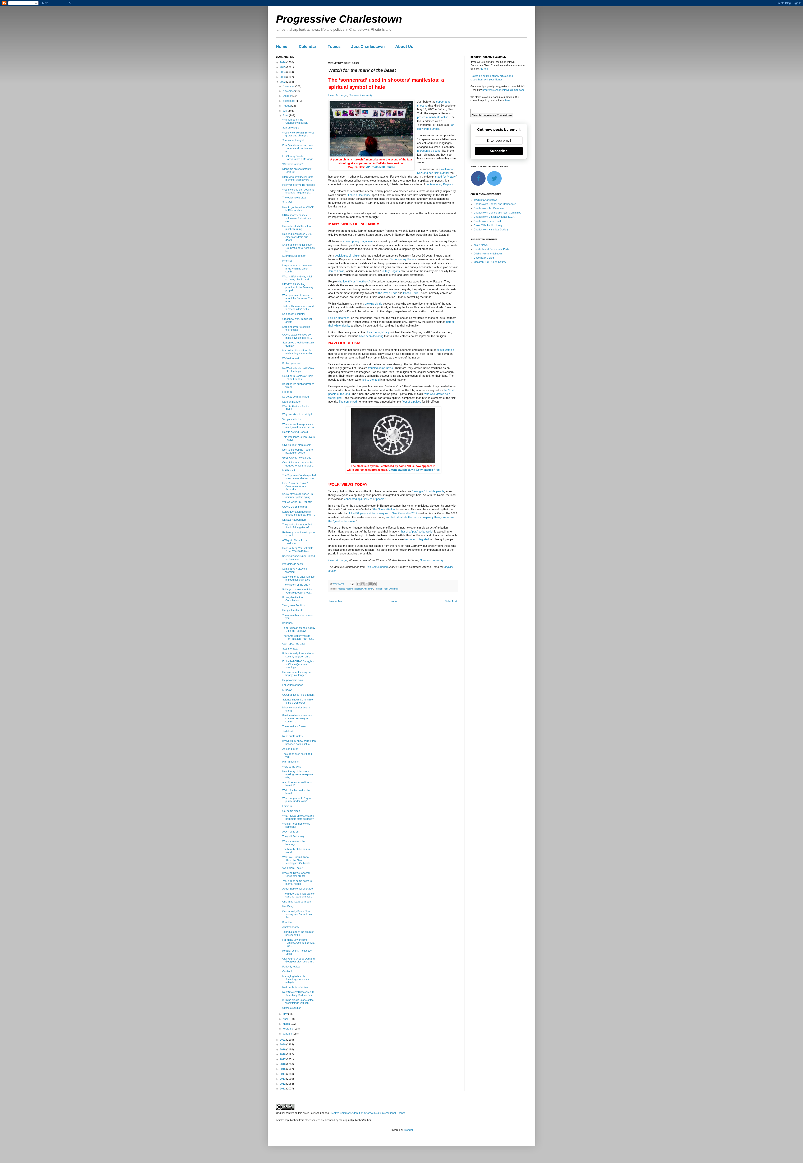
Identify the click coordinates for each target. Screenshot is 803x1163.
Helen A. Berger (337, 95)
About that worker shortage (297, 888)
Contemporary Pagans (403, 259)
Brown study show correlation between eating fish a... (299, 742)
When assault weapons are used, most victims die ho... (299, 426)
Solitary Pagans (390, 271)
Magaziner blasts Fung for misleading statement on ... (299, 352)
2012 (283, 1083)
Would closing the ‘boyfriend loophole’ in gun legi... (298, 191)
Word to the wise (291, 766)
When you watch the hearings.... (293, 843)
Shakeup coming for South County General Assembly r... (298, 247)
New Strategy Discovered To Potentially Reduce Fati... (298, 993)
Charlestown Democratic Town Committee (497, 212)
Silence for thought (293, 140)
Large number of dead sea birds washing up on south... (297, 268)
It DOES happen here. (294, 519)
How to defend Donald (295, 432)
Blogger (408, 1130)
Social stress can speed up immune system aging (297, 495)
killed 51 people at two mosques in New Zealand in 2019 (383, 513)
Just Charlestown (368, 46)
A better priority (290, 927)
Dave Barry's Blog (484, 257)
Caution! (287, 971)
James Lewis (336, 271)
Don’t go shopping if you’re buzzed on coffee (297, 451)
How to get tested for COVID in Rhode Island (298, 209)
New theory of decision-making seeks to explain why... (297, 774)
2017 (283, 1059)
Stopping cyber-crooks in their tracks (296, 328)
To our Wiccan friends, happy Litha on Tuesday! (298, 629)
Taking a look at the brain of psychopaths (297, 933)
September (289, 100)
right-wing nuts (391, 588)
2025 (283, 67)
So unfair (287, 202)
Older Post (451, 601)
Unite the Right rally (378, 332)
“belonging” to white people (428, 491)
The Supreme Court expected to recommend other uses (299, 477)
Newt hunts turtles (292, 736)
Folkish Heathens (338, 317)
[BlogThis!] (363, 584)
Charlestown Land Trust (487, 221)
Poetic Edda (410, 293)
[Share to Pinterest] (374, 584)
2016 (283, 1064)
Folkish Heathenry (359, 195)
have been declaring (371, 336)
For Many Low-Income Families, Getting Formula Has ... (298, 942)
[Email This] (359, 584)
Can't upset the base (294, 643)
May (285, 1014)
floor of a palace (411, 401)
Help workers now (292, 680)
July (285, 110)
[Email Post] (351, 583)
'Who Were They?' (292, 868)
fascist (341, 588)
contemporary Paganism (440, 184)
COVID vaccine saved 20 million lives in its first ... (297, 336)
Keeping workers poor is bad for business (298, 558)
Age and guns (290, 748)
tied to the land (371, 379)
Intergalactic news (292, 564)
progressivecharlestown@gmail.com (503, 90)
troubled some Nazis (380, 368)
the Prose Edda (387, 293)
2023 (283, 77)
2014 (283, 1074)
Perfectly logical (291, 966)
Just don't (287, 731)
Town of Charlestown (485, 199)
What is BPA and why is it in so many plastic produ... (297, 278)
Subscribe (499, 151)
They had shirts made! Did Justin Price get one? (297, 526)
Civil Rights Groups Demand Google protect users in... (298, 960)
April (286, 1019)
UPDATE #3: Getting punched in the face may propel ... (297, 287)
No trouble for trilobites (295, 987)
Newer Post (336, 601)
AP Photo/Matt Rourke (380, 167)
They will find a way (293, 836)
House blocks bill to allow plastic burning (296, 228)
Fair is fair (287, 806)
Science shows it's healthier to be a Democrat (298, 701)
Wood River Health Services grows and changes (298, 134)
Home (281, 46)
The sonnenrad (348, 401)
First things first (290, 761)
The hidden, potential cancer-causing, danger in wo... (299, 895)
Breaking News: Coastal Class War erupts (296, 874)
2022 (283, 81)
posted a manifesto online (432, 117)
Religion (378, 588)
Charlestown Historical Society (491, 229)
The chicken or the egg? (296, 584)
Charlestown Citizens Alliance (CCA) (494, 216)
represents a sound (428, 150)
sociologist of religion (347, 255)
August (287, 105)
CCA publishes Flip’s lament (298, 694)
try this (484, 68)
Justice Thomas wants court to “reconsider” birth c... (298, 308)
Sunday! (287, 690)
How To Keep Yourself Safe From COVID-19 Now (297, 550)
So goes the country (293, 314)
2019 (283, 1049)
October (287, 95)
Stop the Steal (290, 648)
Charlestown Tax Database (489, 208)
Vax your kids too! (292, 419)
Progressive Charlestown (339, 19)
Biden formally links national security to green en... (298, 655)
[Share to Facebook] (370, 584)
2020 (283, 1044)
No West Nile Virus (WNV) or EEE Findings (298, 370)
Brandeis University (360, 95)
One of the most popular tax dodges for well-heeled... (297, 464)
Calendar (307, 46)
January (288, 1033)
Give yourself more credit (296, 445)
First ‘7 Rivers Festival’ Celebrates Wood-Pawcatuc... (295, 486)
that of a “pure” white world (416, 531)
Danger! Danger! (291, 401)
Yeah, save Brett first (293, 605)
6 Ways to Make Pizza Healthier (294, 542)
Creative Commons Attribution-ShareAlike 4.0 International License (367, 1113)
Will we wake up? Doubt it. (297, 502)
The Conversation (377, 566)
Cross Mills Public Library (488, 225)
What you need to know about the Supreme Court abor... (298, 298)
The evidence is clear (294, 197)
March (286, 1023)
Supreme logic (290, 127)
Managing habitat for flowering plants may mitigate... (295, 979)
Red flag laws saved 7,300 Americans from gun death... (297, 237)
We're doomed (290, 358)
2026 (283, 62)
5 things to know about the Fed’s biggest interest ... (297, 591)
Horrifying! (288, 906)
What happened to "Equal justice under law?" (296, 800)
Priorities (287, 260)
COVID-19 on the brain (295, 506)
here (507, 100)
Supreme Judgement (294, 255)
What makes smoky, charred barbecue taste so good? (298, 817)
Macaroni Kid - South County (490, 262)
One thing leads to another (297, 901)
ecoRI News (480, 245)
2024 (283, 72)
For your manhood (292, 685)
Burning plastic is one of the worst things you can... (298, 1001)
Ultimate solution (291, 1008)
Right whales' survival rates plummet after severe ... (297, 178)
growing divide (373, 303)
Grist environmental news (488, 253)
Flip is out (287, 391)
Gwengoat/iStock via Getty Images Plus (414, 469)
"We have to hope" (292, 164)
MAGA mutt (288, 470)
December (289, 86)
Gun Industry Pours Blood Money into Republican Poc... (297, 914)
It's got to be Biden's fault (296, 396)
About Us (404, 46)
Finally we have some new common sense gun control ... (297, 718)
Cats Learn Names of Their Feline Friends (297, 377)
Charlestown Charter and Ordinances (495, 204)
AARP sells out (290, 831)
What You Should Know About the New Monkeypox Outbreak (296, 860)
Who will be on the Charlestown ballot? (295, 121)
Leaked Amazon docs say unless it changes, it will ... (298, 513)
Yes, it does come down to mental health (297, 882)
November (289, 91)
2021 (283, 1039)
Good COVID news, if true (296, 457)
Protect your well (291, 363)
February (288, 1028)
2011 (283, 1088)
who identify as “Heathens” (354, 281)
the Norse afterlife (384, 509)
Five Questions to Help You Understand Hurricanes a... (297, 148)
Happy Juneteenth (292, 610)
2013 (283, 1078)
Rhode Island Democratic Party (491, 249)
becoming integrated (416, 539)
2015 (283, 1069)
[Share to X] (366, 584)
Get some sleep (291, 811)
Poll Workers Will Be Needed (298, 184)
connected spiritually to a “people (364, 499)
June (286, 115)
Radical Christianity (363, 588)
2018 (283, 1054)
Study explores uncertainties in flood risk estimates (298, 578)
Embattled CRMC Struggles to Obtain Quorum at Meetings (298, 664)
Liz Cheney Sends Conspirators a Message (297, 158)
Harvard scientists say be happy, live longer (296, 674)
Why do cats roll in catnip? (297, 414)
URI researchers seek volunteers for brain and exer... (297, 218)
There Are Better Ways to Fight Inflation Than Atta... (298, 637)
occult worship (445, 349)
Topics (334, 46)
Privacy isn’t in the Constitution (292, 599)
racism (349, 588)
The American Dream (294, 726)
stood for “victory (445, 176)
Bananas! (287, 623)
